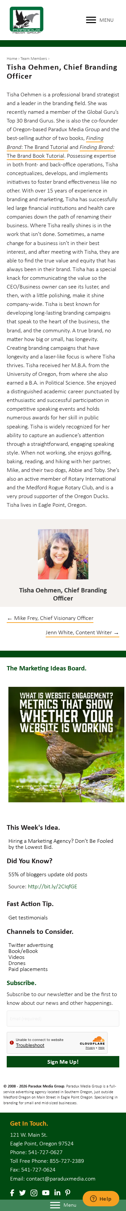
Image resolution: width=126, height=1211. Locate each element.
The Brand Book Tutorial (35, 155)
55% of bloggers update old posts (47, 874)
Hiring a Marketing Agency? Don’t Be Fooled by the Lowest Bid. (60, 844)
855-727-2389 (67, 1160)
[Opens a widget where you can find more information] (100, 1199)
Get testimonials (28, 917)
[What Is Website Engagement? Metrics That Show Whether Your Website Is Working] (66, 744)
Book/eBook (23, 951)
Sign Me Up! (63, 1061)
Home (12, 58)
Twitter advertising (30, 945)
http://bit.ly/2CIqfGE (52, 886)
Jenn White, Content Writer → (82, 632)
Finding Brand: (97, 147)
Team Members (33, 58)
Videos (16, 957)
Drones (17, 963)
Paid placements (28, 969)
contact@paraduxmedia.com (60, 1178)
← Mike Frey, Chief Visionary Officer (50, 618)
